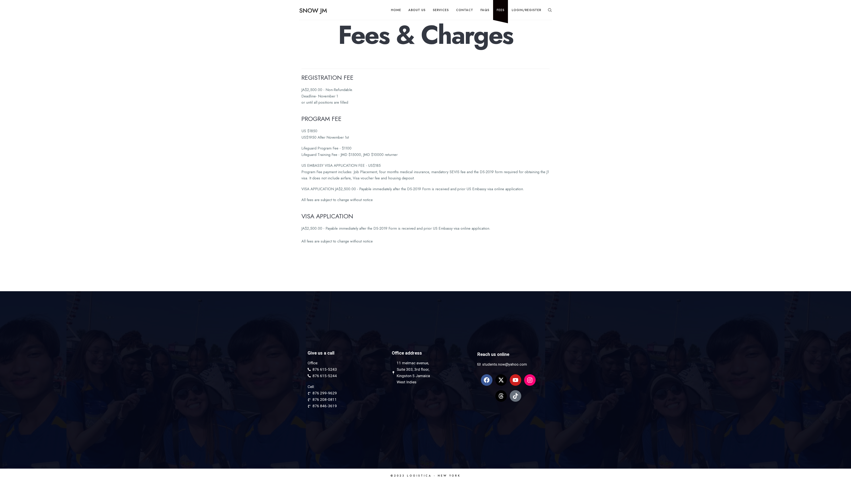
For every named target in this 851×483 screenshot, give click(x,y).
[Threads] (501, 396)
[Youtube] (515, 380)
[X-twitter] (501, 380)
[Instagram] (530, 380)
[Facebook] (486, 380)
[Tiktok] (515, 396)
